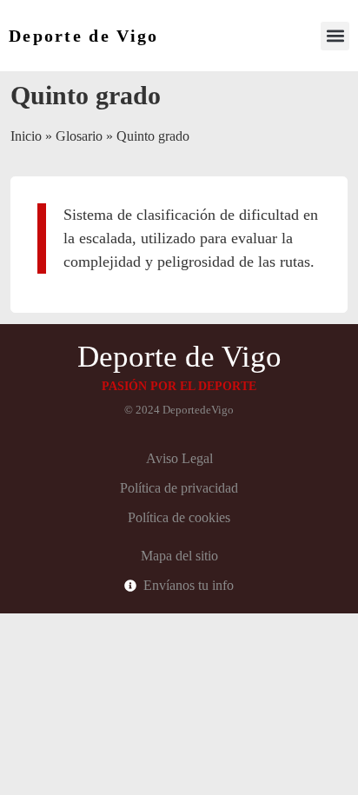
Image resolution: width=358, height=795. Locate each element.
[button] (335, 36)
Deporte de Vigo (84, 35)
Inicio (26, 136)
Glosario (79, 136)
